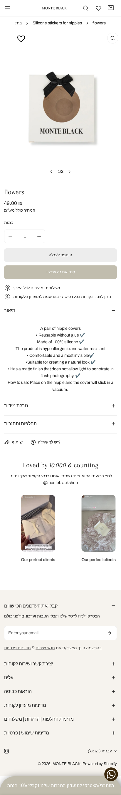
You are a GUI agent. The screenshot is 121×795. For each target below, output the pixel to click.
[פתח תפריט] (7, 8)
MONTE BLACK (66, 763)
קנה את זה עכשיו (60, 272)
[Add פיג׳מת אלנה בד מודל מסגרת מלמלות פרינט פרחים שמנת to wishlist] (21, 38)
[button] (111, 8)
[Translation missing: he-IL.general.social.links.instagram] (6, 751)
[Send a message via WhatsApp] (111, 774)
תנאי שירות (45, 648)
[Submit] (109, 633)
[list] (60, 105)
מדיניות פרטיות (17, 648)
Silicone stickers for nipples (57, 23)
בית (18, 23)
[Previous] (51, 171)
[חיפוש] (86, 8)
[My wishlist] (98, 8)
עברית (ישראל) (100, 751)
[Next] (69, 171)
